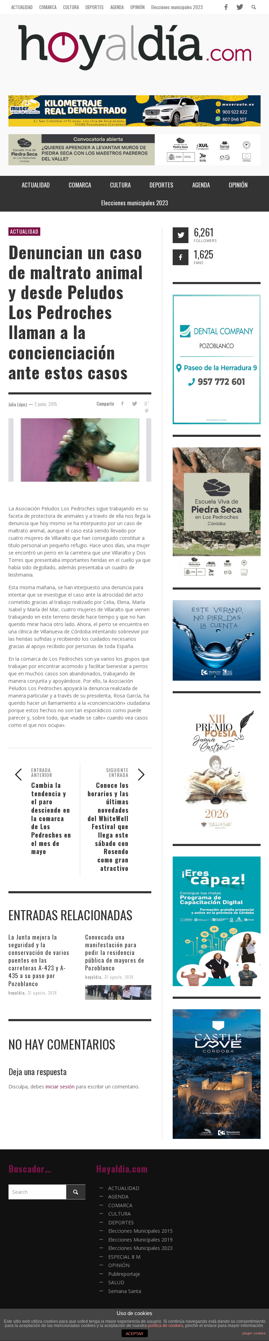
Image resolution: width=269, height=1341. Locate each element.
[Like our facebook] (180, 257)
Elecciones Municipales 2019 (140, 1239)
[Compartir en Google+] (146, 403)
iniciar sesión (60, 1086)
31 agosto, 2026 (42, 992)
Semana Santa (124, 1291)
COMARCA (120, 1205)
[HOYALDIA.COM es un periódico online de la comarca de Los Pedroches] (134, 54)
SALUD (116, 1282)
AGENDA (118, 1196)
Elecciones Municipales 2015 (140, 1230)
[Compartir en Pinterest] (146, 411)
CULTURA (119, 1213)
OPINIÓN (119, 1265)
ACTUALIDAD (24, 231)
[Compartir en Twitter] (134, 403)
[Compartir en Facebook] (122, 403)
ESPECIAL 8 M (124, 1256)
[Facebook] (226, 7)
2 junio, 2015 (45, 403)
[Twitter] (239, 7)
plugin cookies (253, 1333)
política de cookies (165, 1325)
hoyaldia (16, 992)
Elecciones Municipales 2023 (140, 1248)
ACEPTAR (134, 1334)
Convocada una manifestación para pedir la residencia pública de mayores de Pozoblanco (114, 952)
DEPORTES (121, 1222)
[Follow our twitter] (180, 235)
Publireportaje (124, 1274)
